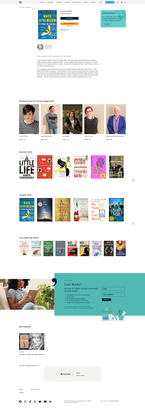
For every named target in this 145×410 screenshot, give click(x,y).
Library (67, 2)
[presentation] (133, 180)
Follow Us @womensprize (28, 365)
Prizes (42, 2)
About (86, 2)
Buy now (69, 18)
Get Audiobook (69, 23)
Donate (109, 2)
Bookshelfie (76, 2)
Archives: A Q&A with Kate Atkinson (31, 354)
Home (20, 7)
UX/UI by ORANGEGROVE (111, 401)
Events (93, 2)
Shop (100, 2)
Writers (58, 2)
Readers (50, 2)
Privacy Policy (35, 389)
